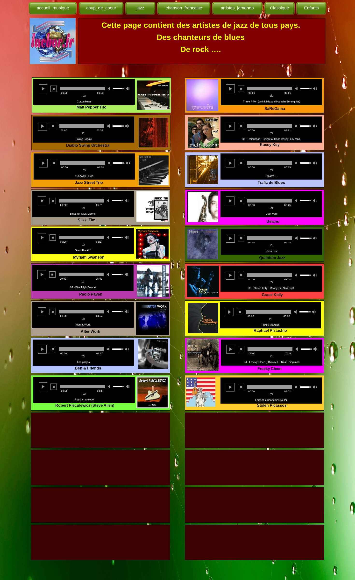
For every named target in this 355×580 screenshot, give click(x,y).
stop (53, 126)
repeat (84, 133)
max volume (127, 126)
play (42, 126)
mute (109, 126)
